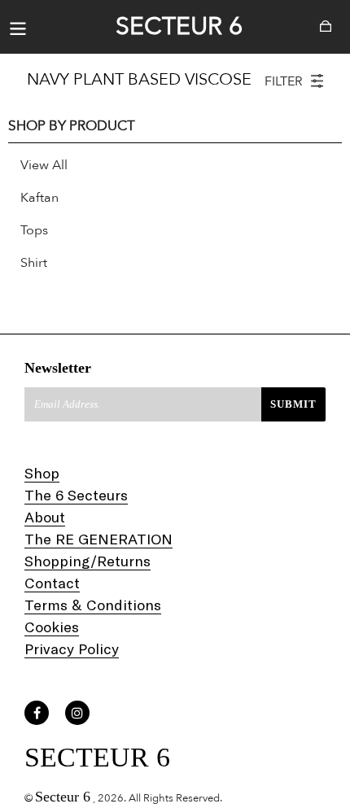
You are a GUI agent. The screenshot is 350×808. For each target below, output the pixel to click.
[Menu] (18, 27)
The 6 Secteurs (76, 495)
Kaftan (39, 198)
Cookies (51, 626)
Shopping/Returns (87, 561)
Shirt (33, 263)
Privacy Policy (71, 648)
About (44, 517)
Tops (34, 230)
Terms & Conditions (92, 605)
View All (44, 165)
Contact (52, 583)
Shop (41, 473)
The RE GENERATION (98, 539)
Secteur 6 (179, 26)
